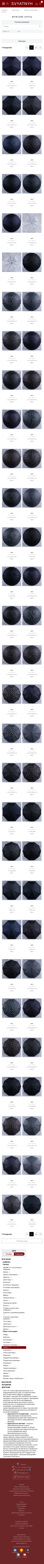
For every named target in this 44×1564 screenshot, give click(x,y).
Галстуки (7, 1342)
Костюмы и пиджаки (11, 1285)
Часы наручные (9, 1371)
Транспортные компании (21, 1489)
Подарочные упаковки (12, 1360)
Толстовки (8, 1321)
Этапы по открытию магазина (21, 1541)
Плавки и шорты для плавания (11, 1309)
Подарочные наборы (11, 1358)
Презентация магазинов (21, 1495)
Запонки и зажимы (11, 1345)
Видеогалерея (21, 1504)
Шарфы (7, 1376)
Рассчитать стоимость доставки (21, 1526)
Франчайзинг (21, 1534)
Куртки (6, 1290)
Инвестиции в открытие (21, 1537)
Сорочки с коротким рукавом (10, 1318)
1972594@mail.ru (23, 1473)
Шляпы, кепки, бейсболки (13, 1378)
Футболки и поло (10, 1326)
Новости (21, 1510)
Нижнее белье (9, 1298)
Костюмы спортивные (11, 1287)
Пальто (6, 1305)
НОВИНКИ (6, 1262)
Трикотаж (7, 1324)
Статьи (21, 1528)
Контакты (21, 1515)
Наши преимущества (21, 1487)
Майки (6, 1295)
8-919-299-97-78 (21, 1470)
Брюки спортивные (11, 1274)
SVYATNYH (22, 3)
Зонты (6, 1347)
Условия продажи (21, 1521)
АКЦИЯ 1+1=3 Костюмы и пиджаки (12, 1268)
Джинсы (7, 1277)
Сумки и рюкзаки (10, 1368)
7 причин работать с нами (21, 1539)
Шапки (6, 1373)
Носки (6, 1300)
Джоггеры (8, 1280)
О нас (21, 1502)
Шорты (6, 1329)
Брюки (6, 1272)
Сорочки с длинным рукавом (13, 1313)
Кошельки (8, 1350)
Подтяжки (7, 1363)
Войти (37, 4)
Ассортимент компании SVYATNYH (21, 1491)
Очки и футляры (9, 1353)
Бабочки (7, 1337)
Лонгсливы (7, 1293)
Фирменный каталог (21, 1493)
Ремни (6, 1365)
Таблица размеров (21, 1524)
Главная (4, 10)
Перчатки (7, 1355)
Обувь (6, 1334)
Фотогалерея (21, 1506)
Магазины (21, 1508)
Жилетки (7, 1282)
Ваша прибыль (21, 1543)
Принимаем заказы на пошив (22, 1513)
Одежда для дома (10, 1303)
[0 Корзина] (40, 4)
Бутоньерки (8, 1340)
